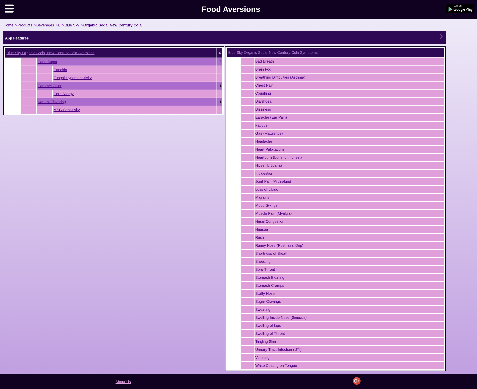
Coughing (263, 93)
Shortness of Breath (271, 253)
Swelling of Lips (268, 325)
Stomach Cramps (269, 285)
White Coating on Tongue (276, 365)
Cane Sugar (47, 62)
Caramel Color (49, 86)
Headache (263, 141)
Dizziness (263, 109)
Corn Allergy (63, 94)
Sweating (262, 309)
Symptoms (273, 52)
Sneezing (263, 261)
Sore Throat (265, 269)
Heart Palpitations (270, 149)
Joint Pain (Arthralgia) (273, 181)
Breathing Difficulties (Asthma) (280, 77)
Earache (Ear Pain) (271, 117)
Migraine (262, 197)
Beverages (45, 25)
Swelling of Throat (270, 333)
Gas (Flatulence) (269, 133)
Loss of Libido (266, 189)
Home (8, 25)
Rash (259, 237)
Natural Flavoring (52, 102)
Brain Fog (263, 69)
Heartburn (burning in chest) (278, 157)
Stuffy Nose (265, 293)
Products (25, 25)
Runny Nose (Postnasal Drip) (279, 245)
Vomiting (262, 357)
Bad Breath (264, 61)
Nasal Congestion (269, 221)
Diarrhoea (263, 101)
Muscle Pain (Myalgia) (273, 213)
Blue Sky (72, 25)
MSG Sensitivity (66, 110)
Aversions (50, 53)
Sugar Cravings (268, 301)
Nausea (261, 229)
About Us (123, 382)
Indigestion (264, 173)
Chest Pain (264, 85)
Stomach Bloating (269, 277)
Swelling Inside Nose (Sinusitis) (281, 317)
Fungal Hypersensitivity (72, 78)
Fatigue (261, 125)
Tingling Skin (265, 341)
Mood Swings (266, 205)
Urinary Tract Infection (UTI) (278, 349)
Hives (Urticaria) (268, 165)
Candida (60, 70)
